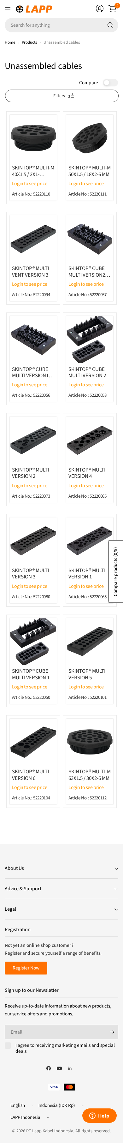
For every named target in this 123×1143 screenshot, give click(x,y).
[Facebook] (48, 1068)
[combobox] (61, 25)
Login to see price (29, 183)
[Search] (110, 25)
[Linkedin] (70, 1068)
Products (29, 42)
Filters (59, 96)
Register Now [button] (26, 967)
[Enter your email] (112, 1032)
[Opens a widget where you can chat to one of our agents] (99, 1116)
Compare (88, 82)
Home (10, 42)
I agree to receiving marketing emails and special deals (65, 1048)
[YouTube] (59, 1068)
